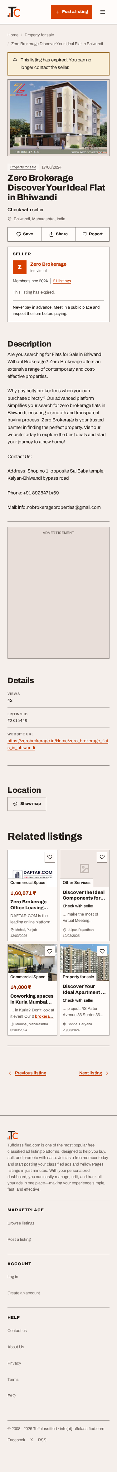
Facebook (16, 1440)
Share (62, 234)
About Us (15, 1347)
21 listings (62, 281)
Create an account (23, 1293)
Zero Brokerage (48, 264)
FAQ (11, 1396)
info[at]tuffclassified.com (82, 1429)
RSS (42, 1440)
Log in (12, 1277)
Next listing (90, 1073)
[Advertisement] (58, 596)
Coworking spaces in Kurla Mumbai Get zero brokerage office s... (32, 1008)
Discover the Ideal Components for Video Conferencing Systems (84, 904)
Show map (30, 803)
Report (96, 234)
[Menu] (103, 12)
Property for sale (23, 167)
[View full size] (58, 117)
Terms (13, 1379)
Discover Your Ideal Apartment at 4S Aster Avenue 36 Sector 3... (84, 995)
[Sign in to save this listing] (50, 857)
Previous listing (30, 1073)
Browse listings (21, 1223)
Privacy (14, 1363)
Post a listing (19, 1239)
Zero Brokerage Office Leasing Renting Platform (29, 907)
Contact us (17, 1330)
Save (28, 234)
